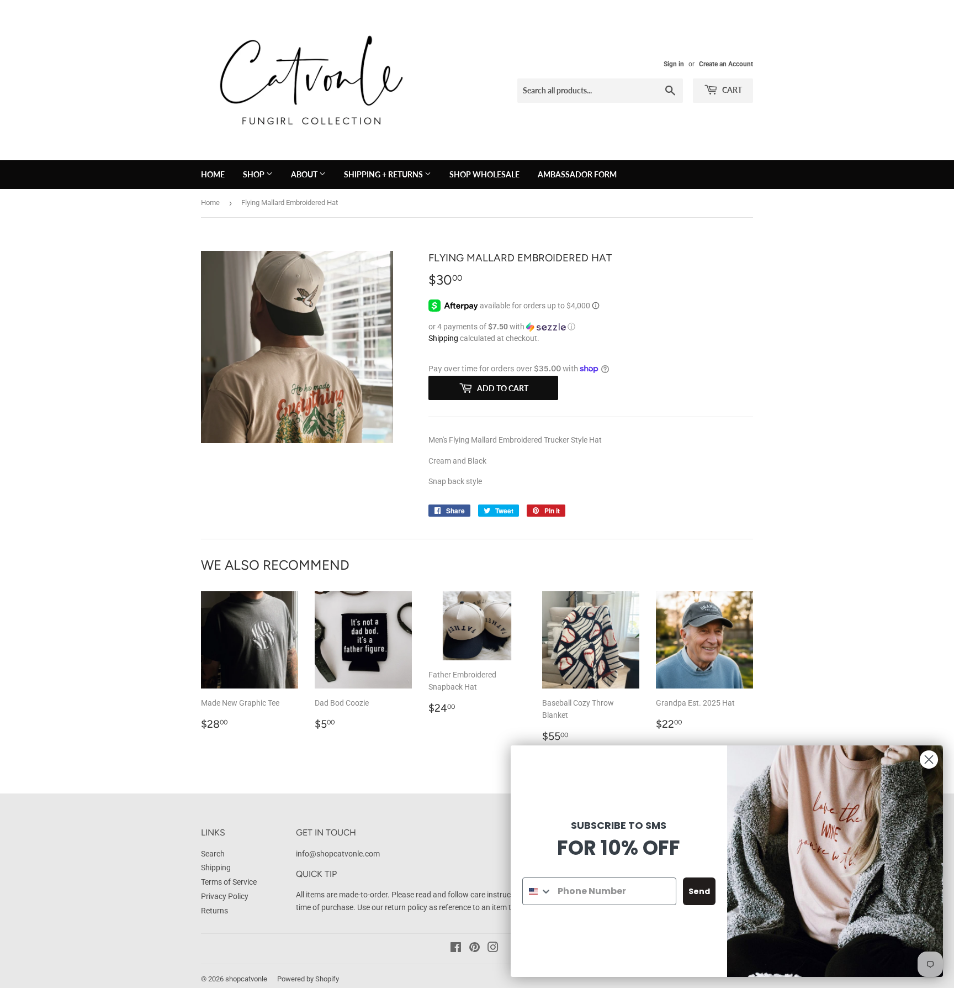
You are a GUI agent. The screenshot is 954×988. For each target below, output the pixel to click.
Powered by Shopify (308, 979)
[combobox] (537, 891)
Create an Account (726, 64)
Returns (214, 910)
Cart (731, 89)
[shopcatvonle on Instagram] (493, 948)
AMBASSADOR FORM (577, 174)
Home (210, 202)
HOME (213, 174)
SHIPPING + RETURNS (384, 174)
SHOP (254, 174)
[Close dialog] (929, 759)
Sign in (674, 64)
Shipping (443, 338)
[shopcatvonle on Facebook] (456, 948)
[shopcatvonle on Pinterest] (474, 948)
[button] (590, 327)
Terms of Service (229, 881)
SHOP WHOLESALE (484, 174)
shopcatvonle (246, 979)
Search (213, 853)
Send (699, 891)
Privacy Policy (224, 896)
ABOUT (305, 174)
